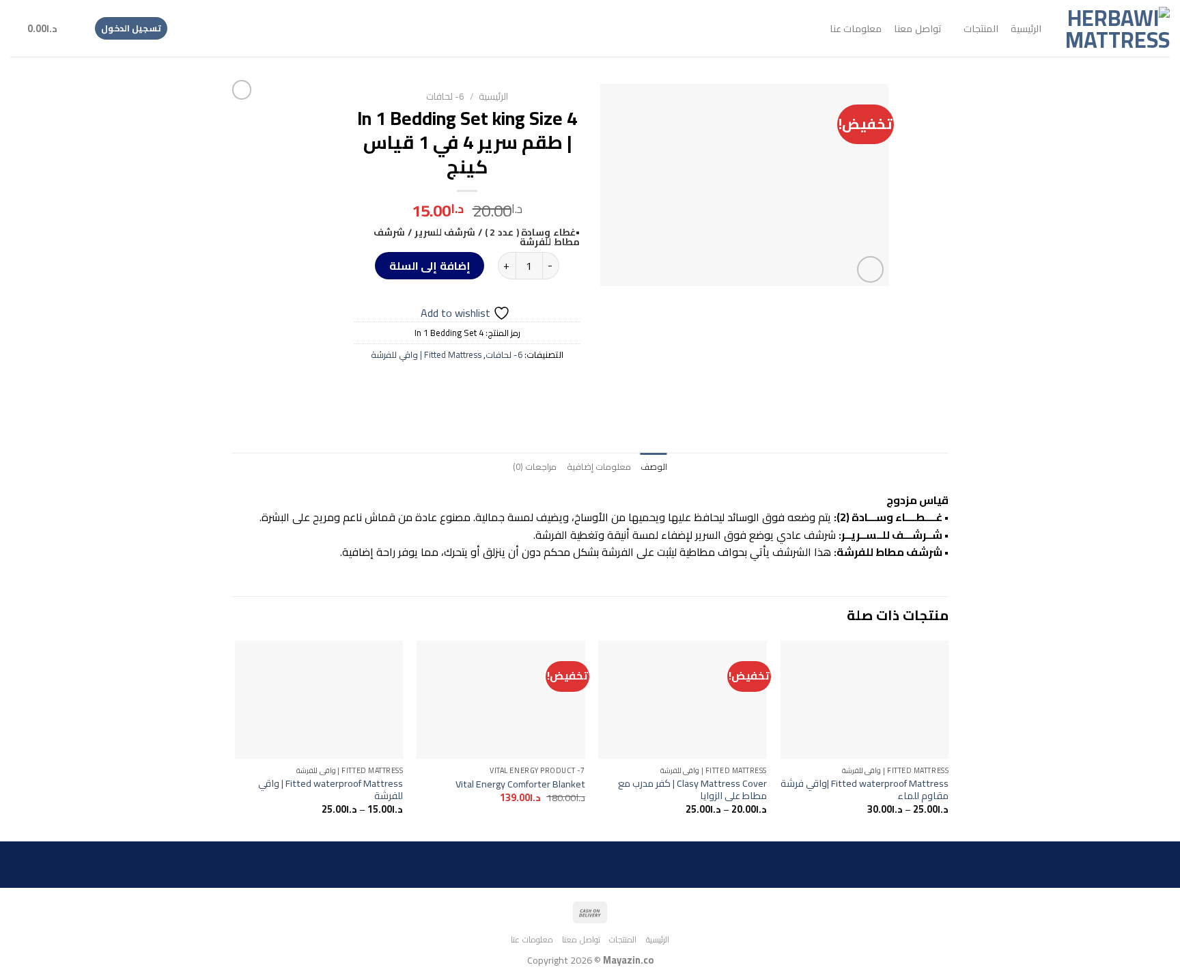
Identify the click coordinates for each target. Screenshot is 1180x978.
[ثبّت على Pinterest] (442, 385)
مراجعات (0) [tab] (535, 466)
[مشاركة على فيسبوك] (516, 385)
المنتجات (981, 28)
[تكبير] (870, 269)
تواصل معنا (917, 28)
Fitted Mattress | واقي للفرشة (426, 354)
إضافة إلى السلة (429, 265)
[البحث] (75, 28)
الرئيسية (1026, 28)
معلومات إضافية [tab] (599, 466)
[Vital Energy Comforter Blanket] (501, 700)
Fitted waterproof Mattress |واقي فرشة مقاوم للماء (865, 789)
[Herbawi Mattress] (1116, 29)
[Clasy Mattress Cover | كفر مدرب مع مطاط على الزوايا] (682, 700)
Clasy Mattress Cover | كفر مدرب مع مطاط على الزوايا (692, 789)
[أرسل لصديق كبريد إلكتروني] (466, 385)
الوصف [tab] (654, 466)
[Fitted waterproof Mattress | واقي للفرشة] (319, 700)
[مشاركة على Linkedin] (417, 385)
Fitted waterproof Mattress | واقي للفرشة (330, 789)
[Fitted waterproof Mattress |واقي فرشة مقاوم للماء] (865, 700)
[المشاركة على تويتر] (491, 385)
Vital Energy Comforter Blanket (520, 784)
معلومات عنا (856, 28)
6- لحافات (445, 96)
